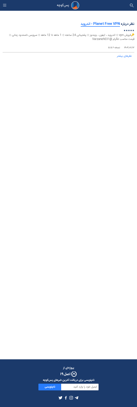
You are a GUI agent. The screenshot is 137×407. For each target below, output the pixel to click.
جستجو (131, 5)
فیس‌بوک (66, 398)
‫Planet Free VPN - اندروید (100, 24)
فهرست (4, 5)
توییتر (60, 398)
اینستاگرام (71, 398)
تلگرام (77, 398)
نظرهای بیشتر (124, 56)
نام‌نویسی (50, 387)
